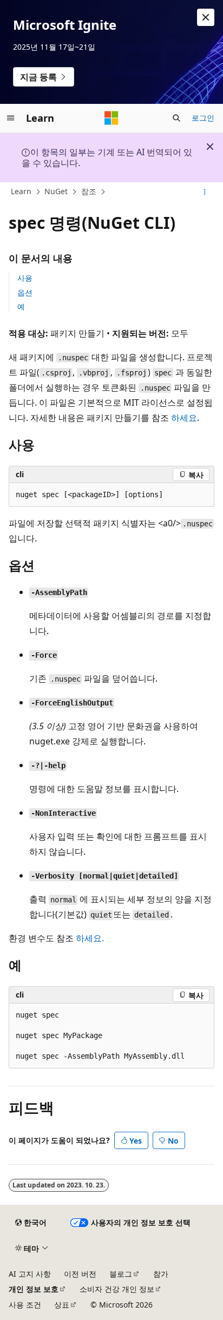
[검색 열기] (176, 118)
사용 (24, 278)
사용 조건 (25, 1304)
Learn (21, 191)
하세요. (90, 938)
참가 (160, 1274)
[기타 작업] (204, 192)
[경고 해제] (205, 17)
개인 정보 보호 (33, 1289)
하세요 (184, 418)
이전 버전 (80, 1274)
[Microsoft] (111, 118)
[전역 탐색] (11, 118)
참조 (88, 191)
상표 (61, 1304)
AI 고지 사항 (30, 1274)
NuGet (56, 191)
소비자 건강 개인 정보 (117, 1289)
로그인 (203, 118)
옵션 (24, 292)
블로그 (120, 1274)
